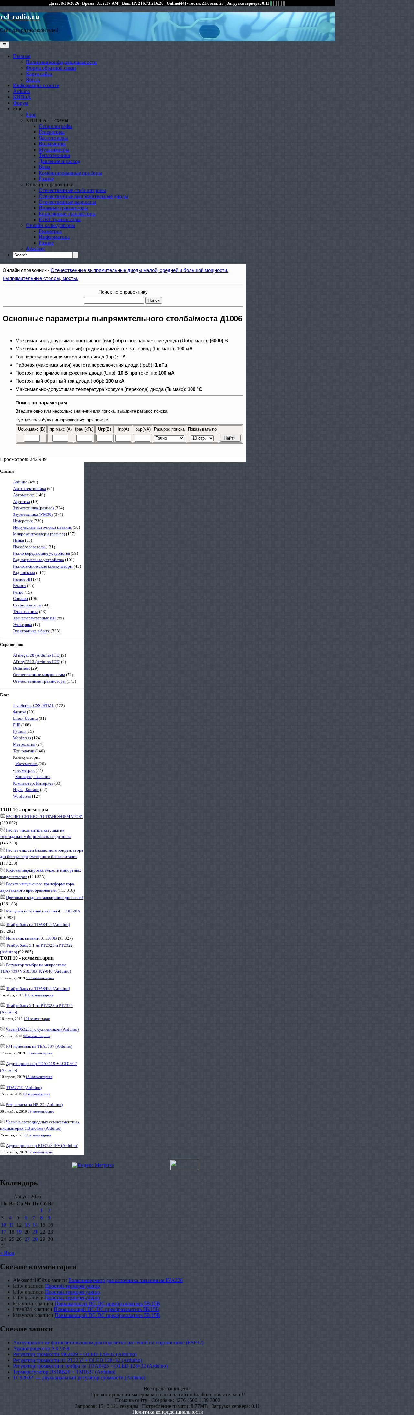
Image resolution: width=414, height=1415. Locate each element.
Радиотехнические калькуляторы (43, 566)
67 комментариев (36, 1094)
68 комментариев (39, 1077)
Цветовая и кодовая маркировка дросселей (44, 897)
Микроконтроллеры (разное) (39, 533)
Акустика (21, 501)
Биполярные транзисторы (67, 213)
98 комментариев (36, 1036)
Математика (26, 763)
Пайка (18, 540)
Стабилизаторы (27, 605)
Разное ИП (22, 579)
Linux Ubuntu (25, 718)
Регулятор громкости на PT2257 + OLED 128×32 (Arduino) (77, 1360)
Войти (33, 79)
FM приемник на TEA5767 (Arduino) (39, 1046)
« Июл (7, 1253)
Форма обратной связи (51, 68)
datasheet (35, 248)
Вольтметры (52, 143)
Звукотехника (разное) (33, 507)
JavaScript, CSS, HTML (33, 705)
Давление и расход (59, 161)
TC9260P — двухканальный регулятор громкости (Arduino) (79, 1377)
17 (3, 1232)
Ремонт (19, 585)
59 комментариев (41, 1111)
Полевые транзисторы (63, 207)
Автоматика (24, 494)
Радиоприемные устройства (38, 559)
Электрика (22, 624)
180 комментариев (40, 978)
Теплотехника (54, 155)
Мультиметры (54, 149)
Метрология (24, 744)
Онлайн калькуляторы (50, 225)
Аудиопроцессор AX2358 (41, 1348)
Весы (44, 167)
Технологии (23, 750)
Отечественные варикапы (67, 202)
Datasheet (21, 668)
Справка (20, 598)
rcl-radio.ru (19, 16)
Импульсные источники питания (42, 527)
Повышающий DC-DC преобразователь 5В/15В (107, 1303)
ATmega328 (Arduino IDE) (36, 655)
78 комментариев (39, 1053)
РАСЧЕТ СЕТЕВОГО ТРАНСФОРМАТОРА (44, 816)
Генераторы (52, 132)
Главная (21, 56)
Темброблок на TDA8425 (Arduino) (38, 924)
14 (35, 1225)
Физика (19, 711)
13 (27, 1225)
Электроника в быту (31, 630)
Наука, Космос (26, 789)
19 (19, 1232)
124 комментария (37, 1019)
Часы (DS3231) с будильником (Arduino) (42, 1029)
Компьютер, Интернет (33, 783)
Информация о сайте (36, 85)
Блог (31, 114)
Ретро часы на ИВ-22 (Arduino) (34, 1104)
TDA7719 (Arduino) (24, 1087)
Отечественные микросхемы (39, 674)
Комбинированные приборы (70, 172)
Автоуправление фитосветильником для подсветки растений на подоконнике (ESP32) (108, 1342)
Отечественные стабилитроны (72, 190)
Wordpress (22, 737)
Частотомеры (53, 138)
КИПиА (22, 97)
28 (35, 1239)
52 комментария (40, 1152)
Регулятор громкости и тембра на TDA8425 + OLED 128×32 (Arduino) (90, 1366)
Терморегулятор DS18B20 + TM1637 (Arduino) (64, 1372)
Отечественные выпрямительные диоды (83, 196)
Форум (20, 103)
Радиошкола (24, 572)
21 (35, 1232)
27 (27, 1239)
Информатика (54, 237)
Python (19, 731)
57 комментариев (38, 1135)
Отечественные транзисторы (39, 681)
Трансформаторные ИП (34, 618)
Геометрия (50, 231)
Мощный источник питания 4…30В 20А (43, 911)
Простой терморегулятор (72, 1286)
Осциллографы (55, 126)
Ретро (18, 592)
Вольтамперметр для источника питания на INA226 (125, 1280)
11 (11, 1225)
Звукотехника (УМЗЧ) (33, 514)
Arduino (21, 91)
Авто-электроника (29, 488)
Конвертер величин (32, 776)
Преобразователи (29, 546)
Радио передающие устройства (41, 553)
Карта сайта (39, 73)
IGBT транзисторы (60, 219)
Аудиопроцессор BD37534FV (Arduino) (42, 1145)
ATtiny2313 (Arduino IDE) (36, 661)
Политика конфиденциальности (61, 62)
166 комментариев (39, 995)
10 (3, 1225)
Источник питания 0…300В (31, 938)
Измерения (23, 520)
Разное (46, 178)
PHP (16, 724)
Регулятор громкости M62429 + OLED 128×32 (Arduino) (74, 1354)
